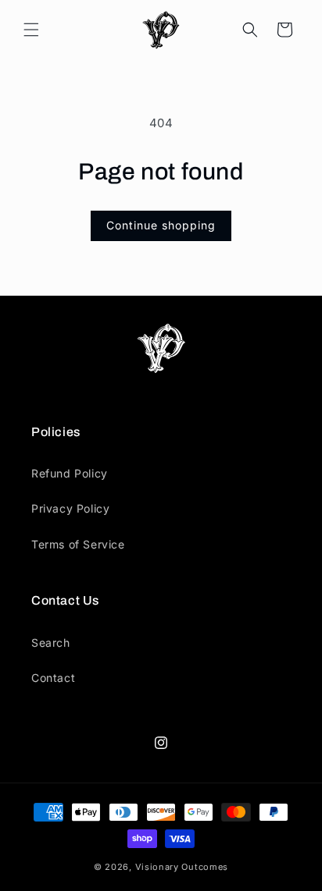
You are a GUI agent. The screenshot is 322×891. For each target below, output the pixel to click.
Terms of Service (78, 544)
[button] (31, 29)
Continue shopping (161, 225)
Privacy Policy (70, 508)
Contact (53, 677)
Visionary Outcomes (182, 866)
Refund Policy (69, 473)
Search (50, 642)
